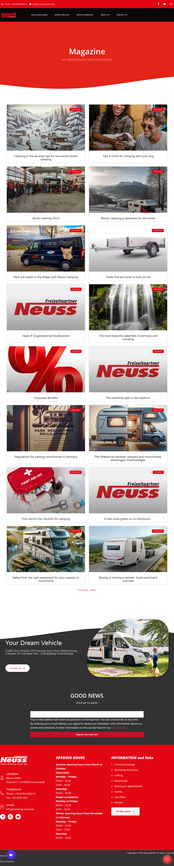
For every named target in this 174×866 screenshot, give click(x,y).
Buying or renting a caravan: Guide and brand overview (128, 579)
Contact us (121, 15)
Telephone (13, 789)
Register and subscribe (87, 734)
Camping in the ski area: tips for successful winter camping (46, 158)
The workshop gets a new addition (128, 398)
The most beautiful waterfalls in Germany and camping (128, 337)
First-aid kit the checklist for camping (46, 519)
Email (33, 709)
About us (105, 15)
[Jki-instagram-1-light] (10, 816)
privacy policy (120, 728)
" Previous (82, 590)
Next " (93, 590)
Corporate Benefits (46, 398)
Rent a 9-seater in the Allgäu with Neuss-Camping (46, 277)
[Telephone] (2, 793)
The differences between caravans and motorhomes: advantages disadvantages (128, 458)
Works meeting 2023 (46, 218)
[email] (2, 807)
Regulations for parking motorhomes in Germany (46, 457)
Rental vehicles (62, 15)
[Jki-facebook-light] (2, 816)
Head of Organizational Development (46, 336)
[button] (11, 854)
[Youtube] (18, 816)
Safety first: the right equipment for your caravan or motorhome (46, 579)
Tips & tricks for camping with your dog (128, 156)
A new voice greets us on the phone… (128, 519)
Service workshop (85, 15)
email (10, 805)
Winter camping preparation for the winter (128, 218)
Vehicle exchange (39, 15)
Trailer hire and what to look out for (128, 277)
